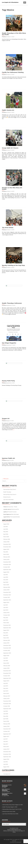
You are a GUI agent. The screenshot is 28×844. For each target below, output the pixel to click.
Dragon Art (6, 418)
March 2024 (6, 584)
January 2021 (6, 642)
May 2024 (5, 579)
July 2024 (5, 574)
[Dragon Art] (14, 408)
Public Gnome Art (8, 110)
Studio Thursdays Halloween (12, 303)
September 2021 (7, 627)
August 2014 (6, 766)
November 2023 (7, 594)
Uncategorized (6, 774)
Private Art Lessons (12, 511)
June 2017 (5, 741)
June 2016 (5, 764)
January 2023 (6, 612)
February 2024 (6, 587)
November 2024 (7, 564)
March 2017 (6, 746)
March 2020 (6, 663)
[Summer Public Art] (14, 448)
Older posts (5, 478)
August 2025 (6, 549)
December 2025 (7, 544)
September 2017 (7, 733)
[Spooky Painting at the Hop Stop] (14, 255)
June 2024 (5, 577)
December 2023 (7, 592)
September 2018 (7, 708)
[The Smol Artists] (14, 217)
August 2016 (6, 759)
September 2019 (7, 678)
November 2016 (7, 754)
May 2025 (5, 551)
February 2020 (6, 665)
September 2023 (7, 599)
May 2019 (5, 688)
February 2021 (6, 640)
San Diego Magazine (9, 343)
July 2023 (5, 605)
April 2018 (5, 718)
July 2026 (5, 526)
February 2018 (6, 723)
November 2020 (7, 648)
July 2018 (5, 711)
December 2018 (7, 701)
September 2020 (7, 653)
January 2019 (6, 698)
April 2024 (5, 582)
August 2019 (6, 680)
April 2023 (5, 610)
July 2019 (5, 683)
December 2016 (7, 751)
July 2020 (5, 658)
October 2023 (6, 597)
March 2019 (6, 693)
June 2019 (5, 685)
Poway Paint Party (8, 381)
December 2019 (7, 670)
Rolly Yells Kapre (15, 514)
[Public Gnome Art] (14, 99)
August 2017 (6, 736)
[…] (13, 429)
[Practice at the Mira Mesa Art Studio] (14, 177)
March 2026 (6, 536)
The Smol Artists (7, 227)
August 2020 (6, 655)
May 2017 (5, 744)
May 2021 (5, 632)
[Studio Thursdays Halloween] (14, 293)
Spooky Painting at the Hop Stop (13, 265)
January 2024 (6, 589)
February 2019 (6, 696)
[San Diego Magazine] (14, 332)
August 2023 (6, 602)
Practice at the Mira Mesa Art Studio (12, 188)
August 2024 (6, 572)
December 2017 (7, 728)
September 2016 (7, 756)
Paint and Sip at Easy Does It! (9, 494)
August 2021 (6, 630)
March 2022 (6, 622)
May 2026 (5, 531)
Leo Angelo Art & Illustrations (10, 2)
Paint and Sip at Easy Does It (9, 489)
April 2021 (5, 635)
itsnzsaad (18, 842)
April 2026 (5, 534)
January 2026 (6, 541)
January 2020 (6, 668)
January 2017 (6, 749)
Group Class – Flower (12, 506)
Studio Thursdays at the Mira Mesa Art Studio (14, 33)
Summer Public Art (8, 458)
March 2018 (6, 721)
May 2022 (5, 617)
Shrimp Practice (6, 497)
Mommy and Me (15, 509)
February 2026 (6, 539)
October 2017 (6, 731)
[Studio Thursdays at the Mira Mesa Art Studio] (14, 22)
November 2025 (7, 546)
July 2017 (5, 739)
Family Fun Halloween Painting (13, 72)
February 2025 (6, 556)
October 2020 (6, 650)
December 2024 (7, 562)
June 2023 (5, 607)
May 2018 (5, 716)
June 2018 (5, 713)
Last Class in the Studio (8, 499)
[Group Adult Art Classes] (14, 137)
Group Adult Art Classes (10, 148)
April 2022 (5, 620)
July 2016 (5, 761)
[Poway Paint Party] (14, 370)
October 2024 (6, 567)
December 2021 (7, 625)
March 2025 (6, 554)
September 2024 (7, 569)
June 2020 (5, 660)
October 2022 (6, 615)
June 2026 (5, 529)
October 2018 (6, 706)
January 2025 (6, 559)
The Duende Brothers (15, 516)
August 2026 (6, 524)
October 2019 (6, 675)
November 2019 (7, 673)
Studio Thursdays (7, 492)
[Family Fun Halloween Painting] (14, 62)
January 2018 (6, 726)
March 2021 (6, 637)
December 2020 (7, 645)
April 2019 (5, 691)
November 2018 (7, 703)
